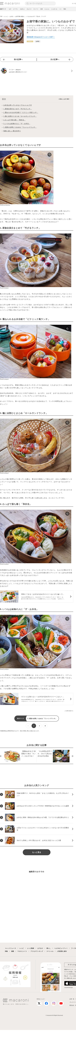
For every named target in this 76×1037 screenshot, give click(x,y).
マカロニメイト (22, 951)
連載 (12, 951)
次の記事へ (54, 59)
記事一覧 (71, 999)
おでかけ (40, 948)
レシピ (21, 948)
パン (60, 9)
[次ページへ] (45, 725)
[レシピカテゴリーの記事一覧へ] (30, 41)
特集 (6, 951)
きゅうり (29, 9)
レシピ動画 (30, 948)
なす (10, 9)
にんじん (47, 9)
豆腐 (41, 9)
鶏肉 (65, 9)
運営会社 (71, 1005)
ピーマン (15, 9)
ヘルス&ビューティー (61, 948)
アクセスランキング (37, 951)
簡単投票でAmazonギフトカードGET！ (41, 37)
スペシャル (50, 951)
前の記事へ (18, 59)
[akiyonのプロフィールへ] (36, 71)
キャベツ (35, 9)
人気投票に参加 (62, 951)
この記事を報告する (68, 710)
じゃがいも (54, 9)
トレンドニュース (10, 948)
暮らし (49, 948)
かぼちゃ (22, 9)
